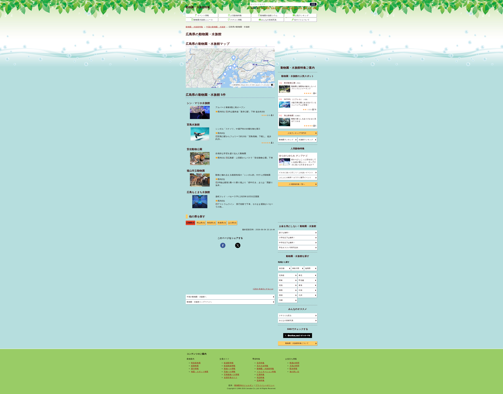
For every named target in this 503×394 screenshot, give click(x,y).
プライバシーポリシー (265, 385)
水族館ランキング (306, 140)
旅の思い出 (294, 372)
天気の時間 (294, 366)
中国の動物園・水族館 (215, 27)
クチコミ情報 (236, 20)
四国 (305, 8)
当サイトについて (301, 20)
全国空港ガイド (230, 377)
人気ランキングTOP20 (297, 133)
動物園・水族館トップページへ (199, 302)
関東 (263, 8)
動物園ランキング (286, 140)
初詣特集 (260, 377)
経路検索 (195, 366)
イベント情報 (203, 15)
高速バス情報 (229, 372)
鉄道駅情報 (228, 363)
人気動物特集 (236, 15)
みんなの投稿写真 (269, 20)
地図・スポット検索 (199, 372)
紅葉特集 (260, 374)
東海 (295, 8)
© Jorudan (266, 85)
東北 (279, 8)
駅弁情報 (293, 369)
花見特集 (260, 363)
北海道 (273, 8)
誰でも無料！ (284, 233)
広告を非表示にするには (263, 289)
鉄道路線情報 (229, 366)
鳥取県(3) (211, 223)
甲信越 (285, 8)
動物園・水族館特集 (198, 7)
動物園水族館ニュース (203, 20)
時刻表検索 (196, 363)
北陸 (290, 8)
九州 (309, 8)
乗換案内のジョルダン (243, 385)
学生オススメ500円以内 (288, 248)
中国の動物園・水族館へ (196, 297)
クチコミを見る (285, 315)
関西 (268, 8)
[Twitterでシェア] (237, 245)
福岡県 (308, 268)
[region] (230, 68)
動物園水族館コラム (269, 15)
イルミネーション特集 (266, 372)
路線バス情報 (229, 369)
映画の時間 (294, 363)
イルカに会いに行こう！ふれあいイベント (296, 172)
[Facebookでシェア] (222, 245)
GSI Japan (256, 85)
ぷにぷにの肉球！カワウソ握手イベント (295, 177)
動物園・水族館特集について (297, 343)
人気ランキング (302, 15)
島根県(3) (222, 223)
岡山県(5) (201, 223)
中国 (300, 8)
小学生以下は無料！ (287, 238)
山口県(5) (232, 223)
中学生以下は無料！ (287, 243)
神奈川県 (295, 268)
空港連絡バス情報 (231, 374)
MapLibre (245, 85)
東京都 (282, 268)
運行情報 (195, 369)
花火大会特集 (262, 366)
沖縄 (314, 8)
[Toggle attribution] (272, 84)
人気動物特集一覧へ (297, 184)
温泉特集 (260, 380)
